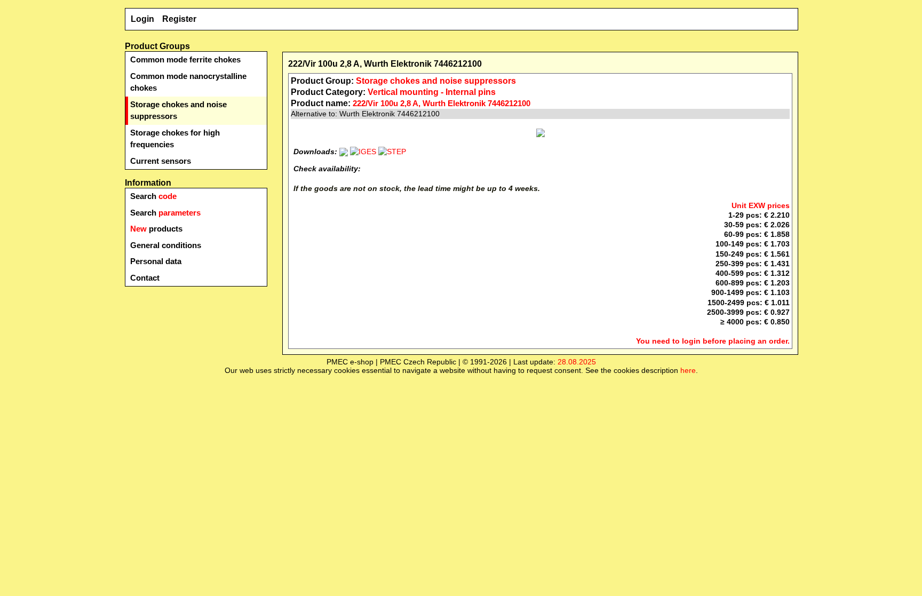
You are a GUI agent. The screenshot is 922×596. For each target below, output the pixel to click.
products (156, 228)
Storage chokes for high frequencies (175, 138)
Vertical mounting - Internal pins (432, 92)
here (688, 370)
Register (179, 18)
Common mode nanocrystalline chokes (188, 82)
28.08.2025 (577, 361)
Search (153, 196)
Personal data (155, 261)
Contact (145, 277)
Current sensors (160, 160)
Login (142, 18)
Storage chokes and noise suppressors (178, 110)
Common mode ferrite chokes (185, 59)
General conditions (165, 245)
